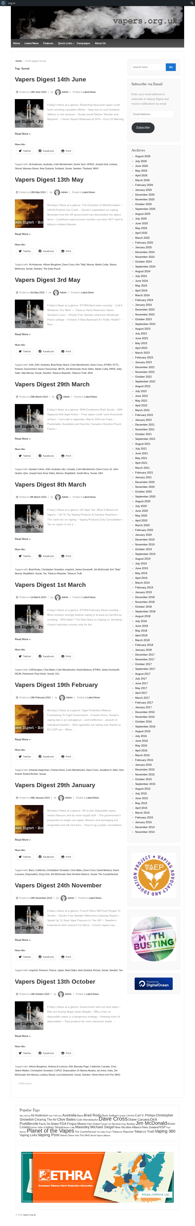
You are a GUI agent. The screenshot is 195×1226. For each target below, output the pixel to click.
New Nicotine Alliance (78, 874)
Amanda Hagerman (39, 770)
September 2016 (145, 726)
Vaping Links (28, 1135)
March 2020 (142, 525)
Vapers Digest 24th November (58, 885)
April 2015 (141, 807)
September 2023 (145, 323)
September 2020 (145, 496)
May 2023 (141, 343)
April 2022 (141, 405)
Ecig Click (44, 874)
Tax (45, 573)
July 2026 (141, 161)
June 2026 (141, 165)
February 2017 (144, 702)
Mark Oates (71, 970)
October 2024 (143, 261)
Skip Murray (27, 373)
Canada (71, 469)
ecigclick (69, 569)
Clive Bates (49, 669)
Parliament (28, 673)
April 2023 (141, 347)
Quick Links (65, 43)
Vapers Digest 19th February (56, 684)
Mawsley (82, 1127)
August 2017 (142, 673)
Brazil (66, 365)
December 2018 (145, 597)
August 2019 (142, 558)
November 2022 (145, 371)
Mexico (60, 473)
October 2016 (143, 721)
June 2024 (141, 280)
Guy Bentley (128, 1124)
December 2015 (145, 769)
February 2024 (144, 300)
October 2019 (143, 549)
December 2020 (145, 482)
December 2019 (145, 539)
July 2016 (141, 736)
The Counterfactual (108, 874)
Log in (11, 3)
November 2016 (145, 716)
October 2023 (143, 319)
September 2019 (145, 553)
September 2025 (145, 208)
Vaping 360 (165, 1131)
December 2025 (145, 194)
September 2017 (145, 668)
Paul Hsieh (40, 673)
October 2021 (143, 434)
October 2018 (143, 606)
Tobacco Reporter (61, 373)
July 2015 (141, 793)
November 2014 (145, 831)
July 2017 (141, 678)
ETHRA (108, 365)
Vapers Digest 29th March (52, 384)
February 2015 (144, 817)
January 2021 (143, 477)
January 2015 (143, 822)
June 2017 (141, 683)
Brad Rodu (56, 365)
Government (30, 369)
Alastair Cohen (36, 469)
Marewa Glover (31, 168)
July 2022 (141, 391)
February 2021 (144, 472)
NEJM (18, 673)
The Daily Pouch (52, 268)
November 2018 (145, 601)
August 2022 (142, 386)
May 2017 (141, 688)
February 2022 (144, 414)
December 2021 (145, 424)
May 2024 (141, 285)
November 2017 (145, 659)
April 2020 (141, 520)
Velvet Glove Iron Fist (102, 1074)
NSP (162, 1127)
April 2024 (141, 290)
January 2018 (143, 649)
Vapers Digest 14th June (50, 79)
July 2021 (141, 448)
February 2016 (144, 759)
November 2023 (145, 314)
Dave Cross (68, 264)
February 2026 (144, 184)
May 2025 (141, 228)
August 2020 (142, 501)
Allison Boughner (52, 264)
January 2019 (143, 592)
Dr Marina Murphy (86, 1070)
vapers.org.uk (29, 1215)
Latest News (32, 43)
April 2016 (141, 750)
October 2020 (143, 491)
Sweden (77, 168)
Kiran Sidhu (88, 369)
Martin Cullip (101, 264)
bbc (64, 469)
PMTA (112, 369)
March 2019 (142, 582)
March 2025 (142, 237)
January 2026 (143, 189)
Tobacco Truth (79, 373)
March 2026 (142, 180)
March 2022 (142, 410)
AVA (71, 1066)
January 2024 (143, 304)
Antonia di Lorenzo (58, 1066)
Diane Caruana (138, 1119)
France (52, 970)
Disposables (31, 874)
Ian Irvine (101, 1070)
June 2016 (141, 740)
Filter (89, 1124)
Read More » (23, 133)
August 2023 (142, 328)
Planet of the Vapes (50, 1130)
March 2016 (142, 755)
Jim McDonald (73, 369)
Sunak (68, 168)
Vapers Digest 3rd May (47, 279)
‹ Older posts (25, 1083)
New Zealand (47, 168)
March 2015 (142, 812)
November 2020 (145, 486)
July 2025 (141, 218)
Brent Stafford (109, 1115)
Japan (61, 970)
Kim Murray (32, 1074)
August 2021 (142, 443)
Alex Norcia (25, 1116)
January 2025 (143, 247)
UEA (100, 473)
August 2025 (142, 213)
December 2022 (145, 367)
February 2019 (144, 587)
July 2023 (141, 333)
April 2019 (141, 577)
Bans (31, 870)
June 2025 (141, 223)
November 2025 (145, 199)
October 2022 (143, 376)
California (40, 870)
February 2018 (144, 644)
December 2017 (145, 654)
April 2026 (141, 175)
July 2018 (141, 621)
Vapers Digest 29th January (55, 785)
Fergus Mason (76, 1123)
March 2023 (142, 352)
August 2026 (142, 156)
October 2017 (143, 664)
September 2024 (145, 266)
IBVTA (61, 369)
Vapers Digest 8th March (50, 484)
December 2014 (145, 827)
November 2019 (145, 544)
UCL (57, 673)
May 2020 (141, 515)
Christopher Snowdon (52, 569)
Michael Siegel (102, 1127)
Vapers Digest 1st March (50, 584)
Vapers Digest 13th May (49, 179)
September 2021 (145, 438)
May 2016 (141, 745)
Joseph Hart (101, 164)
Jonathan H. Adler (109, 770)
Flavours (43, 970)
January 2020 (143, 534)
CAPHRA (130, 1116)
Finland (19, 369)
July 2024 (141, 276)
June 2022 (141, 395)
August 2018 (142, 616)
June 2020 (141, 510)
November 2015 (145, 774)
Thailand (87, 168)
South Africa (83, 473)
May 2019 (141, 573)
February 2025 (144, 242)
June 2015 (141, 798)
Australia (47, 164)
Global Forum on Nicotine (107, 1124)
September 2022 (145, 381)
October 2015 (143, 779)
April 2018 (141, 635)
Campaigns (83, 43)
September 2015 (145, 783)
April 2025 (141, 232)
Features (48, 43)
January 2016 (143, 764)
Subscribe (143, 127)
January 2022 (143, 419)
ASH (37, 365)
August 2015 (142, 788)
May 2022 (141, 400)
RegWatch (70, 473)
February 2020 (144, 529)
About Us (100, 43)
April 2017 (141, 692)
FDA (63, 1124)
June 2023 (141, 338)
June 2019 (141, 568)
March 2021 (142, 467)
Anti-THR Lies (55, 1116)
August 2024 (142, 271)
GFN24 (90, 164)
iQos (25, 473)
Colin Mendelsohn (63, 164)
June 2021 (141, 453)
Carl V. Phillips (145, 1115)
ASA (31, 365)
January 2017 (143, 707)
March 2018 (142, 640)
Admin (65, 92)
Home (16, 43)
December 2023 (145, 309)
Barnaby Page (81, 1066)
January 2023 (143, 362)
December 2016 (145, 712)
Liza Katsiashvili (64, 1074)
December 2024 (145, 252)
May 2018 (141, 630)
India (110, 1070)
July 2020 (141, 506)
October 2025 (143, 204)
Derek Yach (80, 164)
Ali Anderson (35, 164)
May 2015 (141, 803)
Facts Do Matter (49, 1123)
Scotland (59, 168)
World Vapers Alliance (100, 1135)
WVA (90, 373)
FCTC (116, 365)
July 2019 (141, 563)
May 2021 (141, 458)
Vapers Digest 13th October (55, 981)
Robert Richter (30, 774)
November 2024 (145, 256)
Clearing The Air (45, 1119)
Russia (96, 970)
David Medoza (84, 669)
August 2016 (142, 731)
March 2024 (142, 295)
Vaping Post (48, 1135)
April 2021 (141, 462)
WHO (95, 168)
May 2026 (141, 170)
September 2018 (145, 611)
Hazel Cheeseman (47, 369)
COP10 (58, 1070)
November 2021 (145, 429)
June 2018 (141, 625)
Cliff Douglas (35, 669)
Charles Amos (57, 770)
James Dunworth (84, 569)
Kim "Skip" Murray (85, 264)
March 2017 (142, 697)
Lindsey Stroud (47, 1074)
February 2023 (144, 357)
